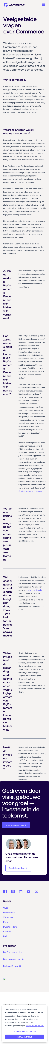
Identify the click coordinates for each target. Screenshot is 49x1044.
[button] (43, 4)
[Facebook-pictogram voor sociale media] (5, 891)
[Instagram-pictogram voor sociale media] (13, 891)
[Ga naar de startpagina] (14, 5)
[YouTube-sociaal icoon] (28, 891)
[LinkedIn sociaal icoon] (20, 891)
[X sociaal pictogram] (36, 891)
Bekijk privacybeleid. (35, 1026)
